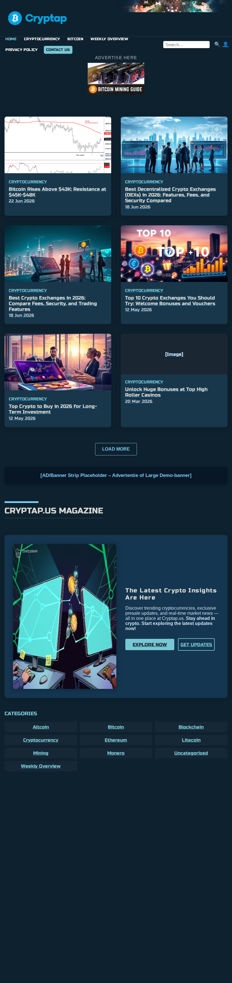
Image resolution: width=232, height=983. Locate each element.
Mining (40, 753)
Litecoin (191, 740)
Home (11, 39)
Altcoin (41, 727)
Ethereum (116, 740)
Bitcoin (75, 39)
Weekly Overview (109, 39)
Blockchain (191, 727)
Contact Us (58, 50)
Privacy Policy (21, 50)
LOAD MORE (116, 449)
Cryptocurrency (42, 39)
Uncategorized (191, 753)
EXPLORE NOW (150, 644)
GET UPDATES (196, 644)
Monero (115, 753)
